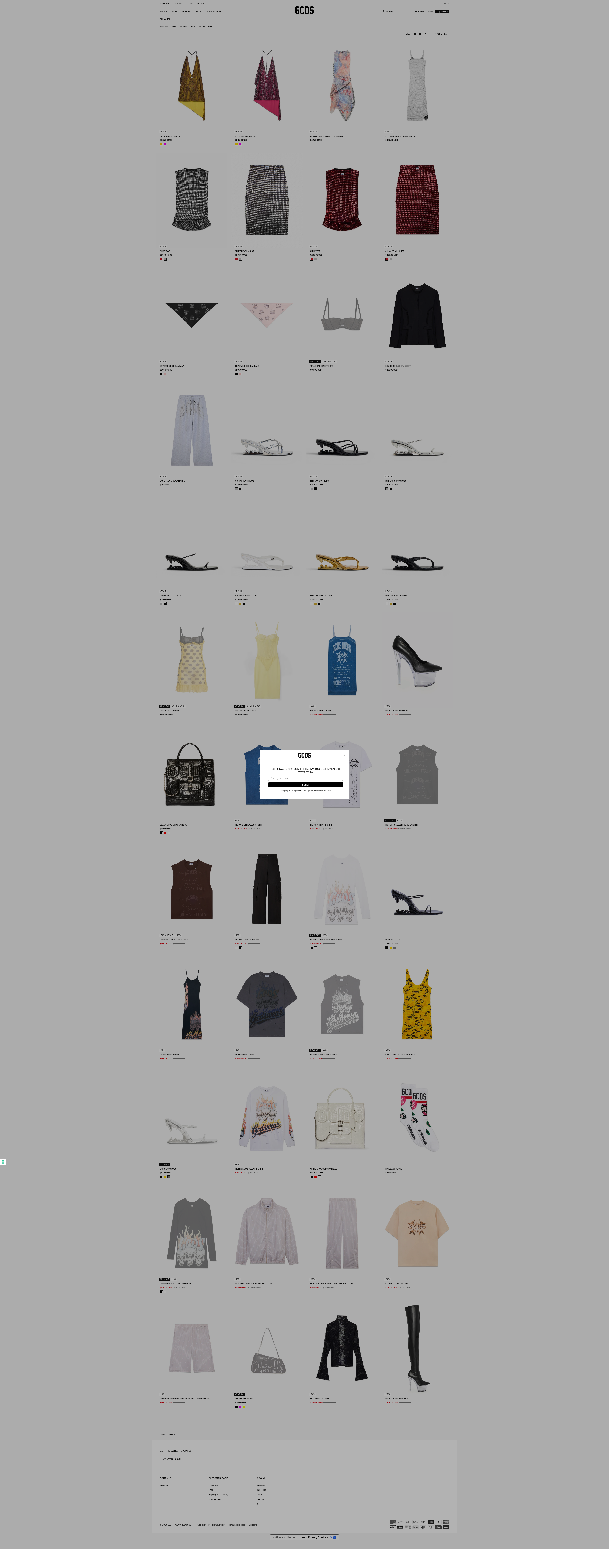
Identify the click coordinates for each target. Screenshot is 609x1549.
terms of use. (326, 791)
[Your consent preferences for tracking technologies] (3, 1162)
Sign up (305, 784)
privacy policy (313, 791)
